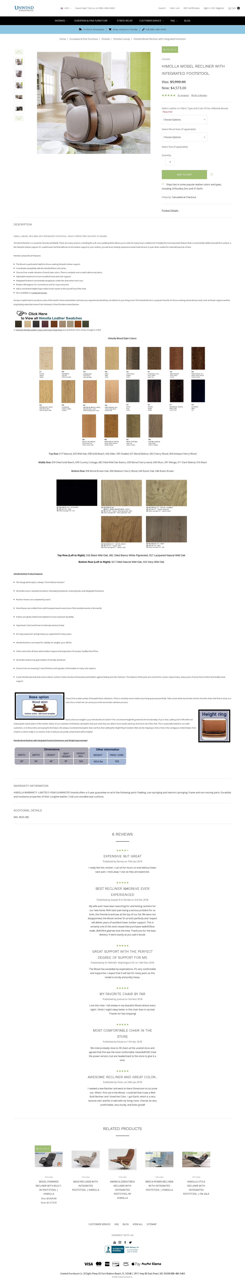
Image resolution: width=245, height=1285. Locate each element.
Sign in (207, 8)
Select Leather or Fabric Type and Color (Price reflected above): (195, 110)
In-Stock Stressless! (93, 29)
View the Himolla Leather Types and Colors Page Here (39, 330)
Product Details (170, 210)
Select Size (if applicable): (175, 146)
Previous (19, 52)
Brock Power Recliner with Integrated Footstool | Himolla (159, 1185)
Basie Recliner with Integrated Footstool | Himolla (85, 1185)
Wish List (174, 8)
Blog (187, 20)
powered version (39, 292)
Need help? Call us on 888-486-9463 (95, 8)
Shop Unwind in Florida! (124, 29)
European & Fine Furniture (91, 20)
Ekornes (60, 20)
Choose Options (49, 1164)
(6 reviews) (183, 95)
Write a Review (199, 95)
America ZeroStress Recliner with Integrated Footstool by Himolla (122, 1189)
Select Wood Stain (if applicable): (179, 129)
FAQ (173, 20)
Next (19, 118)
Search (162, 8)
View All (138, 1224)
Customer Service (150, 20)
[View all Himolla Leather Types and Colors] (52, 319)
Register (220, 8)
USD (67, 8)
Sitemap (152, 1224)
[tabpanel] (48, 1175)
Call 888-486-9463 (155, 29)
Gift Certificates (191, 8)
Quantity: (166, 155)
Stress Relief (125, 20)
